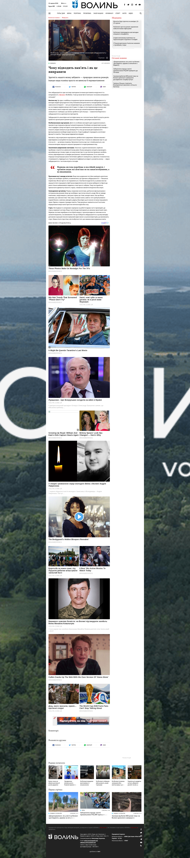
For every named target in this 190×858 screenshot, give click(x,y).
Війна (69, 13)
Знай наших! (98, 13)
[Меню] (49, 13)
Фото (124, 13)
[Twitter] (128, 5)
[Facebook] (124, 5)
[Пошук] (140, 13)
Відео (131, 13)
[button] (63, 3)
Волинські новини (54, 18)
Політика (77, 13)
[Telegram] (135, 5)
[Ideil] (95, 851)
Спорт (117, 13)
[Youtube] (139, 5)
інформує (62, 95)
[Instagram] (132, 5)
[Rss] (141, 845)
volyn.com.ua (103, 827)
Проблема (87, 13)
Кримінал (109, 13)
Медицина (65, 18)
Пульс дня (61, 13)
